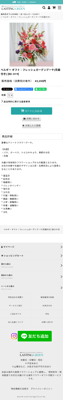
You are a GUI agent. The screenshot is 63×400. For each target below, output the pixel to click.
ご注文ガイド (15, 314)
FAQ (47, 314)
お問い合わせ (47, 322)
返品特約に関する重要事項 (17, 101)
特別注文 (15, 297)
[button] (60, 8)
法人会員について (15, 322)
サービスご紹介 (15, 306)
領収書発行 (47, 297)
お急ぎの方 (47, 306)
